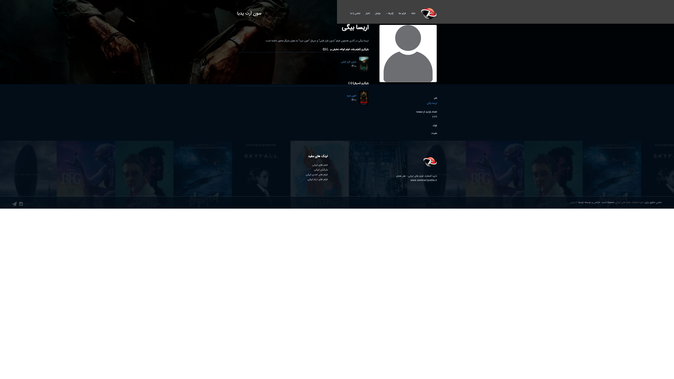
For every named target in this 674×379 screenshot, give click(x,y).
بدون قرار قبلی (348, 62)
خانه (413, 13)
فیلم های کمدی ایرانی (317, 175)
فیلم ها (402, 13)
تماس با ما (355, 13)
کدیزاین (573, 202)
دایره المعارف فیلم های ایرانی (629, 202)
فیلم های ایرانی (320, 165)
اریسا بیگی (432, 103)
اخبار (368, 13)
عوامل (378, 13)
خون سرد (351, 96)
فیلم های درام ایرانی (318, 179)
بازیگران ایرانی (321, 170)
